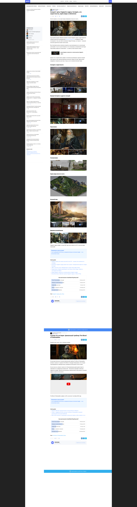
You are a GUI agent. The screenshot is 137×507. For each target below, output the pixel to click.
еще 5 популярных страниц (30, 39)
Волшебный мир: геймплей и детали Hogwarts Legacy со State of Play (66, 273)
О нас (27, 150)
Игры (63, 294)
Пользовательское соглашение (31, 151)
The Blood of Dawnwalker (56, 332)
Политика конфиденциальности (31, 152)
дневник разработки (70, 39)
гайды (71, 1)
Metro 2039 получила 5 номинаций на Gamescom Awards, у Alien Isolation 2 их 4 (68, 415)
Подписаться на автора (80, 301)
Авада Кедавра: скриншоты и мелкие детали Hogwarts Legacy (65, 272)
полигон (74, 1)
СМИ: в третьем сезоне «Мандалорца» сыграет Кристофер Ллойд (66, 267)
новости (62, 1)
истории (66, 1)
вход (110, 1)
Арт (60, 294)
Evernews (57, 300)
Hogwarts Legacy (55, 9)
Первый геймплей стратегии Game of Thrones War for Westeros (65, 410)
